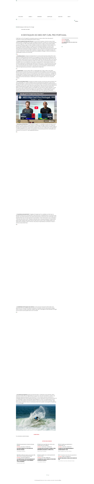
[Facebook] (21, 31)
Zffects (60, 480)
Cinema (30, 16)
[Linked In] (27, 31)
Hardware (39, 16)
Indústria (60, 16)
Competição (49, 16)
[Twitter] (24, 31)
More (69, 16)
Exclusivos (20, 16)
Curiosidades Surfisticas (68, 42)
